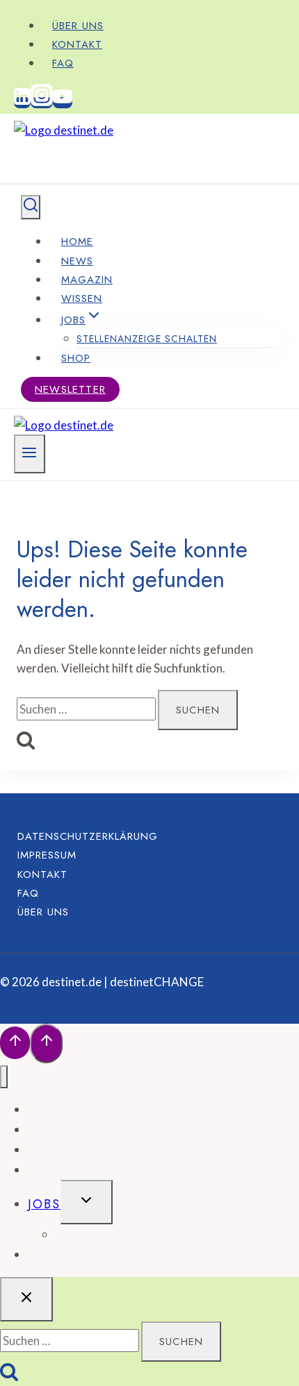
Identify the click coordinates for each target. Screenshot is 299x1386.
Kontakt (77, 44)
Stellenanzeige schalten (146, 339)
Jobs (44, 1204)
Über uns (78, 25)
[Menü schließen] (4, 1076)
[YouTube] (62, 102)
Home (77, 241)
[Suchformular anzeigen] (30, 207)
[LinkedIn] (22, 102)
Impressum (46, 855)
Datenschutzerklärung (87, 836)
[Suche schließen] (26, 1299)
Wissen (81, 298)
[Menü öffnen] (29, 453)
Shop (75, 358)
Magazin (87, 279)
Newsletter (70, 389)
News (77, 261)
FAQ (63, 63)
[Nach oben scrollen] (15, 1042)
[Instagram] (42, 102)
